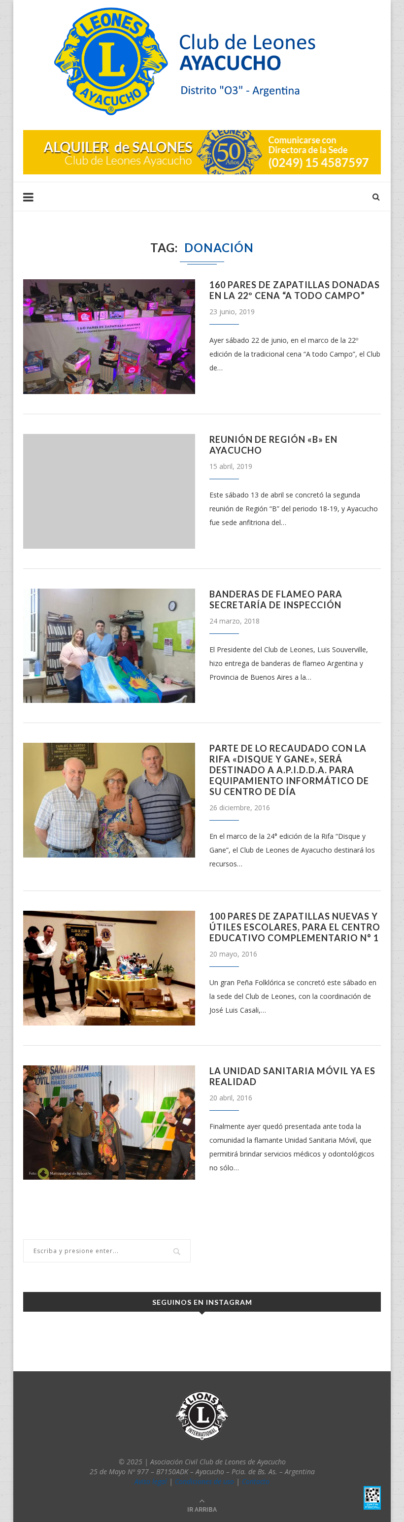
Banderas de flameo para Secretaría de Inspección (275, 599)
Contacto (255, 1481)
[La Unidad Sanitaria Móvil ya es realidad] (109, 1122)
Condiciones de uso (204, 1481)
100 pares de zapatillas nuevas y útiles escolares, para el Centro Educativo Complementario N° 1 (294, 927)
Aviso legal (151, 1481)
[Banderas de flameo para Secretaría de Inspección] (109, 646)
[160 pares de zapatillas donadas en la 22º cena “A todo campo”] (109, 336)
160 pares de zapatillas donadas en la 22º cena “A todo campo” (294, 290)
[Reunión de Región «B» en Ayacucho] (109, 491)
